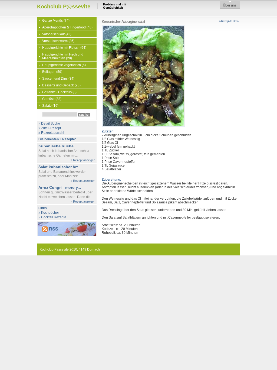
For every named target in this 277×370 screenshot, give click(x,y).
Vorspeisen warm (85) (58, 41)
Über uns (229, 5)
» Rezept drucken (228, 21)
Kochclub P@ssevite (63, 6)
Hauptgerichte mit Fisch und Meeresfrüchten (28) (62, 56)
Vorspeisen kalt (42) (56, 34)
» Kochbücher (48, 213)
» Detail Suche (49, 123)
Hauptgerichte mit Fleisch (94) (64, 48)
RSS (53, 229)
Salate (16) (50, 106)
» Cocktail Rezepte (52, 217)
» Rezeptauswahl (51, 133)
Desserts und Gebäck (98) (61, 85)
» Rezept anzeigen (83, 160)
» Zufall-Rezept (49, 128)
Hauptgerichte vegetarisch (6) (64, 65)
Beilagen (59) (52, 72)
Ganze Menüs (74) (56, 20)
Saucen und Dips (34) (58, 78)
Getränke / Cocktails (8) (59, 92)
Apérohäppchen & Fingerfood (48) (67, 27)
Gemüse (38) (51, 99)
